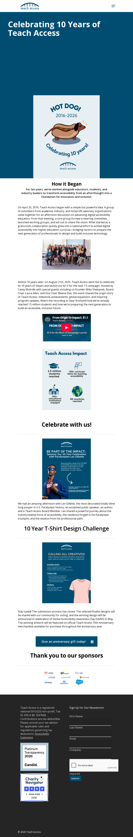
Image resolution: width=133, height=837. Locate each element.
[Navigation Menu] (113, 6)
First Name (76, 716)
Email (72, 738)
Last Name (76, 727)
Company (75, 750)
